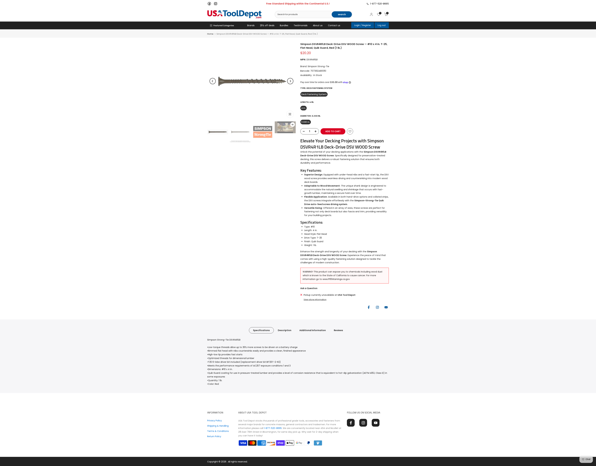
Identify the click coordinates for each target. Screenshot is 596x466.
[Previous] (213, 81)
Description (284, 330)
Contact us (334, 25)
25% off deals (267, 25)
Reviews (338, 330)
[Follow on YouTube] (386, 307)
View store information (315, 299)
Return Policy (214, 436)
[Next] (290, 81)
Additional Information (312, 330)
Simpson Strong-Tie (318, 66)
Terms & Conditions (218, 431)
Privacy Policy (214, 420)
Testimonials (300, 25)
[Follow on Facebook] (368, 307)
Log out (382, 25)
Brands (251, 25)
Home (210, 33)
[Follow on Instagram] (377, 307)
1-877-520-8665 (379, 3)
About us (318, 25)
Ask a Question (308, 288)
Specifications (261, 330)
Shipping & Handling (218, 425)
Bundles (284, 25)
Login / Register (362, 25)
